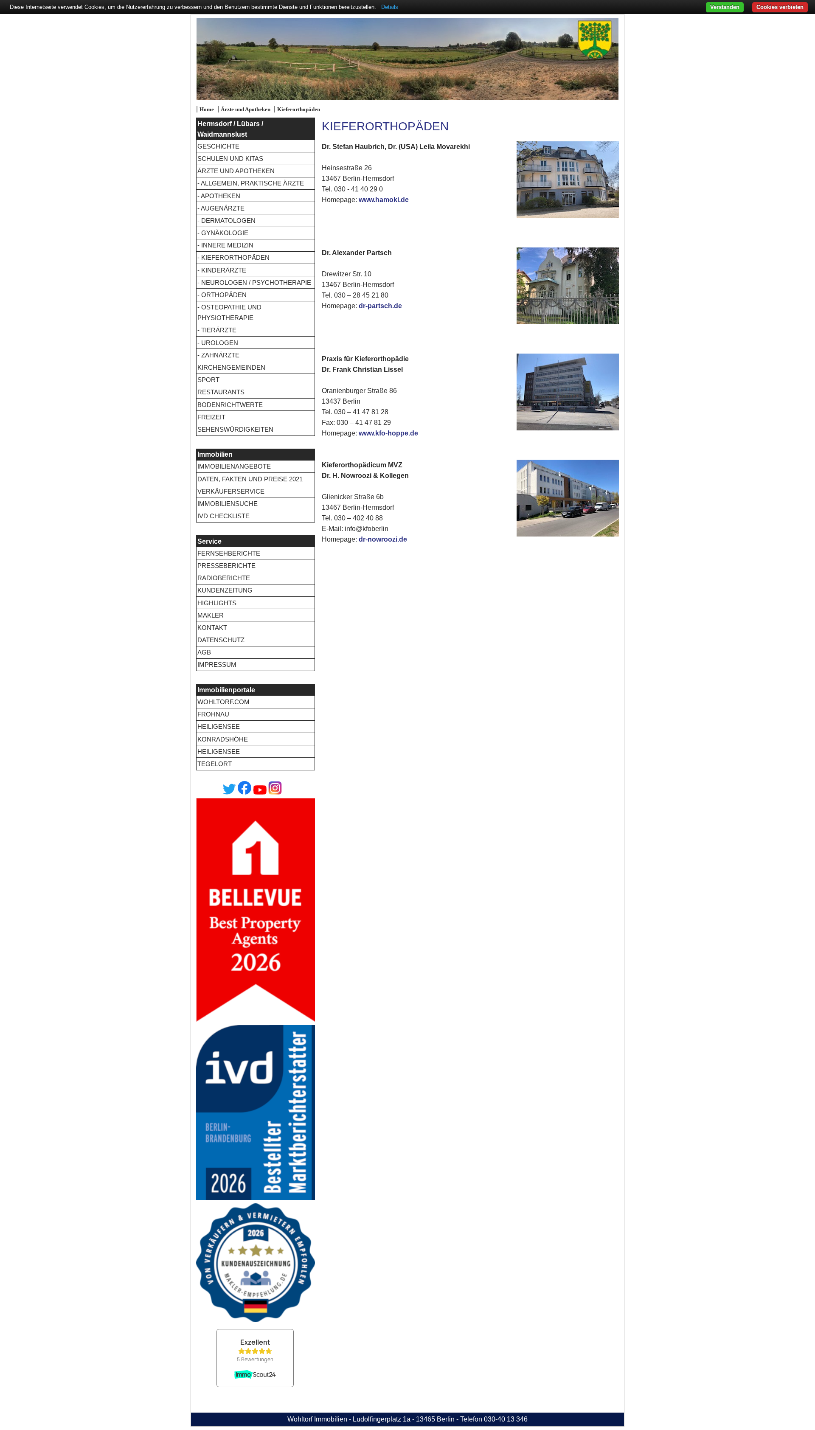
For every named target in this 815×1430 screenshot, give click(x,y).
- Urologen (217, 342)
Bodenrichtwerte (230, 404)
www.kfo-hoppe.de (388, 433)
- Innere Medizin (225, 245)
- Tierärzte (216, 330)
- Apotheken (218, 195)
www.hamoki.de (384, 200)
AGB (204, 652)
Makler (210, 615)
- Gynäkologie (222, 232)
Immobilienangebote (234, 466)
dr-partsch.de (380, 306)
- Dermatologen (226, 220)
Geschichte (218, 146)
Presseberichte (226, 565)
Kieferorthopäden (298, 109)
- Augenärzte (220, 208)
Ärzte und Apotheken (245, 109)
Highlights (216, 602)
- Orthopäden (222, 294)
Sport (208, 379)
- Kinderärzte (221, 270)
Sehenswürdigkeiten (235, 429)
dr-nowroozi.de (383, 539)
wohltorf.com (223, 701)
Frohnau (213, 714)
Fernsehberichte (228, 553)
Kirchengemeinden (231, 367)
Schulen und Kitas (230, 158)
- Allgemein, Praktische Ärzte (250, 183)
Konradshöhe (222, 739)
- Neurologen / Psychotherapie (254, 282)
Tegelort (214, 763)
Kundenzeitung (225, 590)
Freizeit (211, 417)
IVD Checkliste (223, 515)
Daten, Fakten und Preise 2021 (250, 479)
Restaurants (220, 392)
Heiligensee (218, 726)
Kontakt (212, 627)
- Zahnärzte (218, 355)
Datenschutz (220, 639)
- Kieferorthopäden (233, 257)
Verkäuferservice (230, 491)
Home (207, 109)
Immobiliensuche (227, 503)
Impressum (216, 664)
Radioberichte (223, 577)
